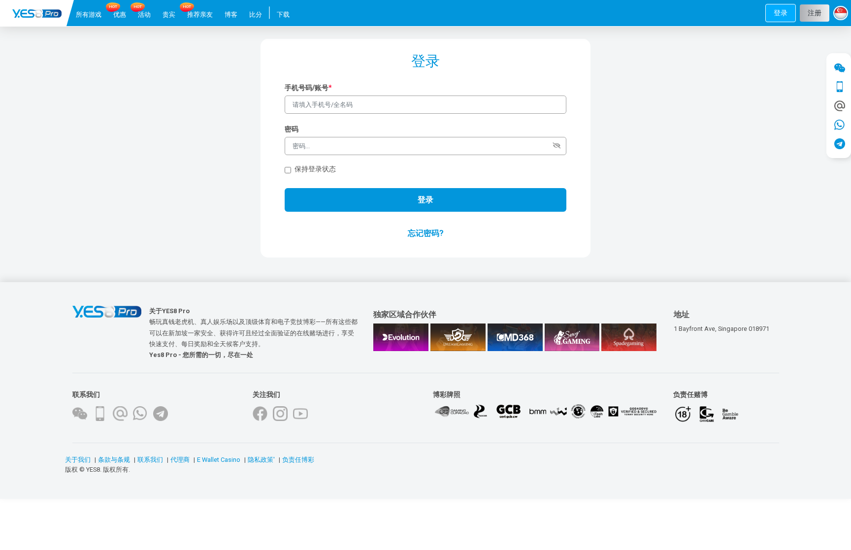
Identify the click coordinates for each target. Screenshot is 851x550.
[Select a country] (842, 13)
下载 (283, 14)
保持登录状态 (315, 169)
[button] (780, 13)
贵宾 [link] (169, 14)
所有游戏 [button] (88, 14)
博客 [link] (231, 14)
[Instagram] (280, 413)
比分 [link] (255, 14)
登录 (780, 13)
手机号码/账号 (308, 88)
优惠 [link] (119, 14)
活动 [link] (144, 14)
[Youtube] (300, 413)
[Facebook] (260, 413)
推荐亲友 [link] (200, 14)
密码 (291, 129)
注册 (814, 13)
